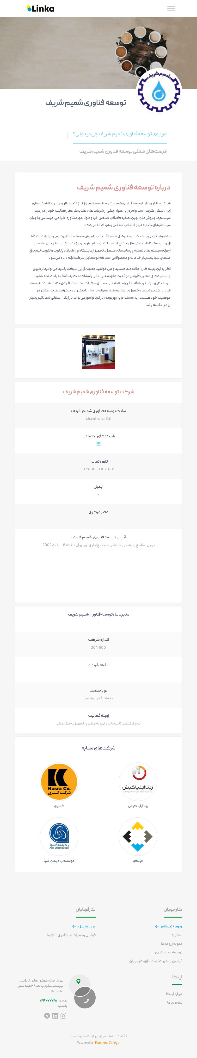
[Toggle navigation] (171, 8)
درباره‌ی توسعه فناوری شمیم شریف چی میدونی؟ (120, 134)
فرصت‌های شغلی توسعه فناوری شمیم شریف (123, 151)
